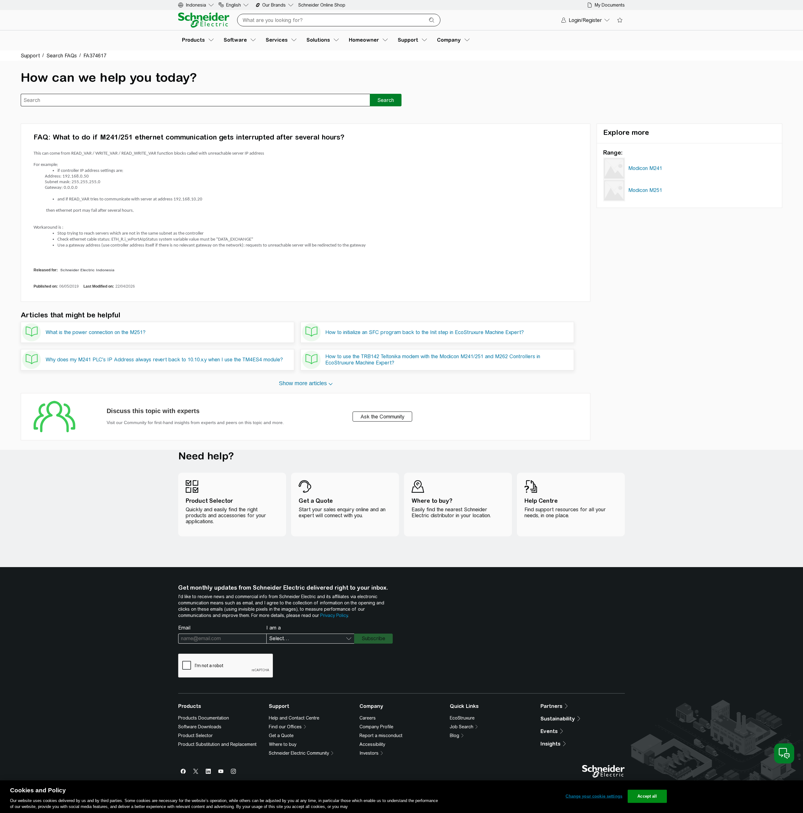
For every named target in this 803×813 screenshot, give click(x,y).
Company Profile (376, 726)
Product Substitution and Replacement (217, 744)
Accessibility (372, 744)
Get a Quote (281, 735)
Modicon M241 (645, 168)
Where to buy (282, 744)
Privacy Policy (334, 615)
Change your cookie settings (594, 796)
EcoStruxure (462, 717)
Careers (367, 717)
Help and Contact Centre (294, 717)
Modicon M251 (645, 190)
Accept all (647, 796)
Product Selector (195, 735)
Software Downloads (199, 726)
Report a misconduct (380, 735)
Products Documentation (203, 717)
